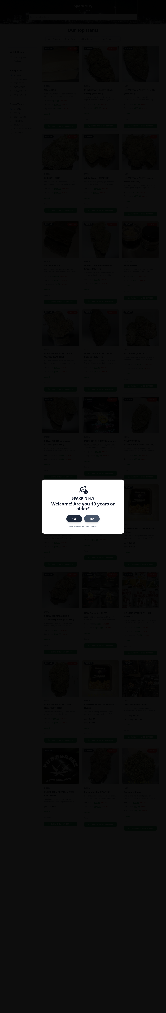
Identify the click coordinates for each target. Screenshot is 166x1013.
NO (92, 518)
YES (74, 518)
